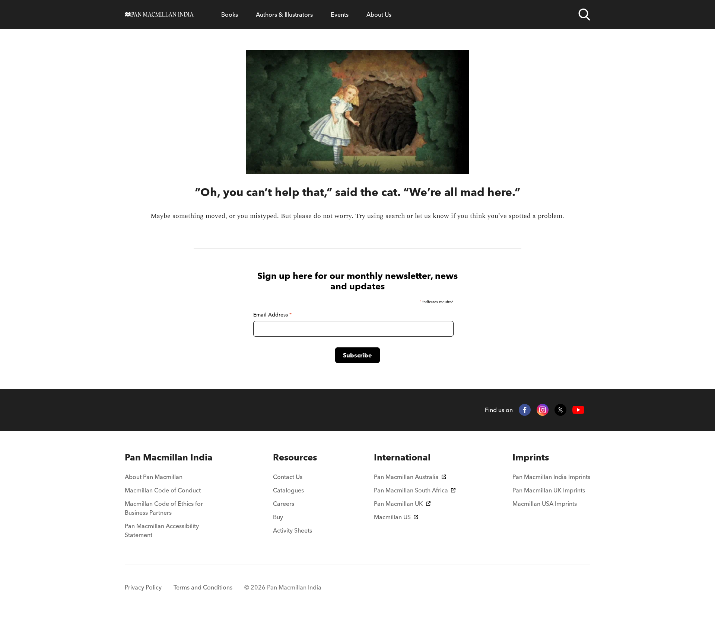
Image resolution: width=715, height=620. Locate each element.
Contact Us (287, 477)
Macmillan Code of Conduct (163, 490)
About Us (378, 14)
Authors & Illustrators (284, 14)
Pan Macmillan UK (398, 503)
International (402, 457)
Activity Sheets (292, 530)
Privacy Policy (143, 587)
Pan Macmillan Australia (406, 477)
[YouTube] (578, 410)
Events (340, 14)
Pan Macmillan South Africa (411, 490)
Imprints (530, 457)
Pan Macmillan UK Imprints (548, 490)
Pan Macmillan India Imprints (551, 477)
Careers (283, 503)
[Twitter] (560, 410)
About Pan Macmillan (153, 477)
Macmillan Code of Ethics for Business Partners (164, 508)
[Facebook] (525, 410)
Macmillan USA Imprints (544, 503)
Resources (295, 457)
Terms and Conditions (203, 587)
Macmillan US (392, 517)
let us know (432, 216)
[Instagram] (543, 410)
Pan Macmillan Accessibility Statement (162, 530)
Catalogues (288, 490)
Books (229, 14)
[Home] (159, 14)
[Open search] (584, 14)
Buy (278, 517)
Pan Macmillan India (169, 457)
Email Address (272, 314)
